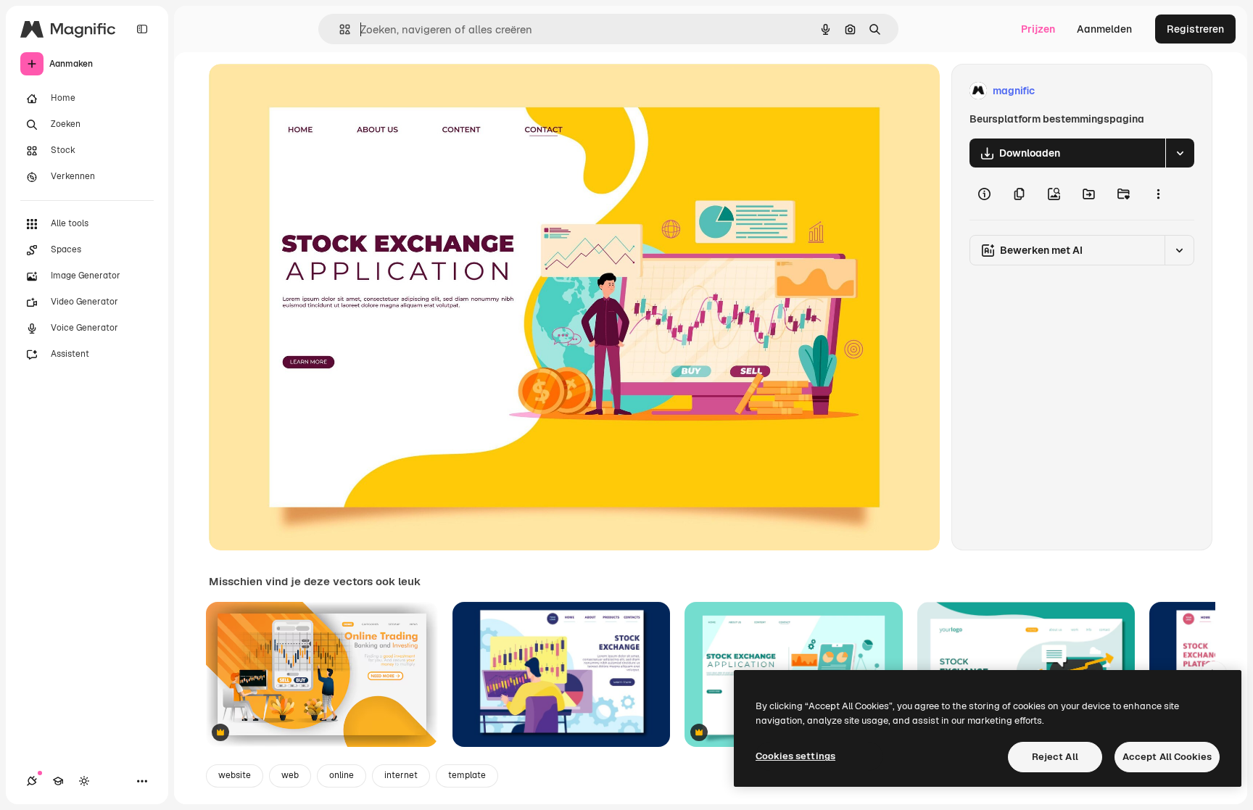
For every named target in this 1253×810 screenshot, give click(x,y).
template (467, 775)
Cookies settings (795, 756)
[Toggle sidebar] (142, 29)
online (341, 775)
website (234, 775)
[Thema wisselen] (84, 781)
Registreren (1195, 29)
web (290, 775)
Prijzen (1038, 29)
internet (401, 775)
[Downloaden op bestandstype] (1179, 153)
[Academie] (58, 781)
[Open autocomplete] (339, 29)
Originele (304, 91)
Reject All (1055, 757)
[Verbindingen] (32, 781)
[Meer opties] (1158, 193)
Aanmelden (1104, 29)
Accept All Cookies (1167, 757)
